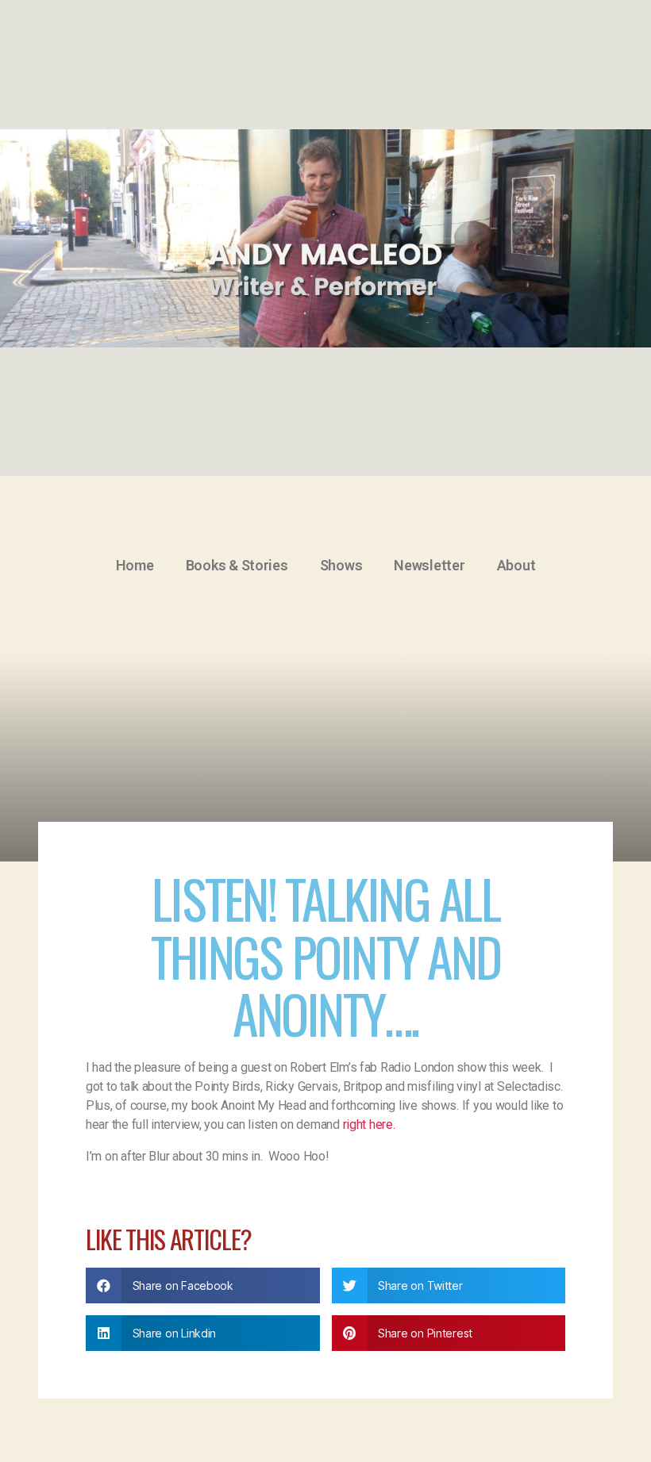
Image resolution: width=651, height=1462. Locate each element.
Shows (341, 565)
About (516, 565)
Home (135, 565)
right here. (369, 1124)
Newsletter (429, 565)
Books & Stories (237, 565)
